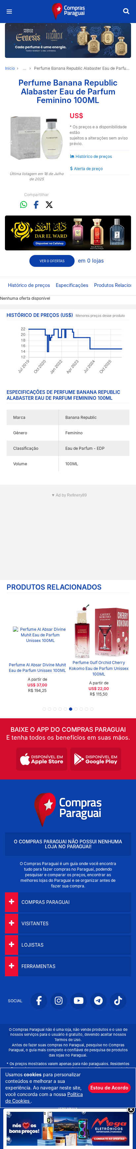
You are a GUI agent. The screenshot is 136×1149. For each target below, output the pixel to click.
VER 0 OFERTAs (52, 261)
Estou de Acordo (109, 1087)
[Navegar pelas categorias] (9, 11)
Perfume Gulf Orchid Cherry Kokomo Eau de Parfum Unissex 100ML (99, 668)
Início (10, 68)
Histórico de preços (94, 156)
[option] (36, 138)
